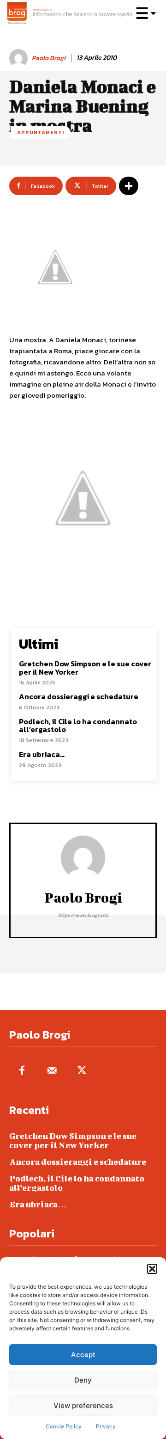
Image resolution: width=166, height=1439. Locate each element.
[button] (152, 1268)
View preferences (83, 1405)
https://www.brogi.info (83, 915)
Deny (83, 1380)
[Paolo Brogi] (19, 58)
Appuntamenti (40, 132)
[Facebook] (22, 1071)
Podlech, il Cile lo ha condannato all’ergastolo (78, 725)
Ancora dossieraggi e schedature (78, 696)
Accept (83, 1354)
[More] (128, 186)
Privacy (106, 1426)
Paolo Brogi (48, 58)
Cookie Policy (64, 1426)
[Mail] (52, 1071)
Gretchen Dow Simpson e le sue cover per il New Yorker (85, 667)
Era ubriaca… (42, 754)
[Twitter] (82, 1071)
